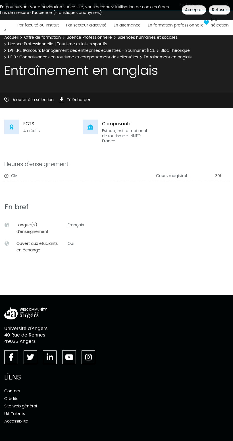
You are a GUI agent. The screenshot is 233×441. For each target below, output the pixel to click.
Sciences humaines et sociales (148, 37)
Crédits (11, 399)
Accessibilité (16, 421)
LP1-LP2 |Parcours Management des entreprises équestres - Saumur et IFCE (81, 51)
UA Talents (14, 414)
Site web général (20, 406)
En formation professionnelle (176, 25)
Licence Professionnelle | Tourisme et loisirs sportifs (57, 44)
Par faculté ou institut (38, 25)
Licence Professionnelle (89, 37)
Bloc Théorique (175, 51)
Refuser (219, 10)
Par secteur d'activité (86, 25)
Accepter (194, 10)
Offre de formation (42, 37)
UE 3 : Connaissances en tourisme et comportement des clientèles (73, 57)
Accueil (11, 37)
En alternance (127, 25)
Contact (12, 391)
